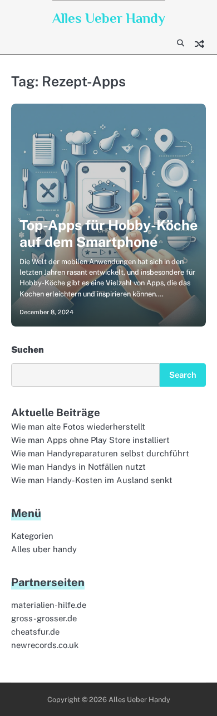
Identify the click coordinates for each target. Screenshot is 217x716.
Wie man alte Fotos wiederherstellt (78, 426)
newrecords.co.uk (44, 645)
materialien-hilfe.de (48, 605)
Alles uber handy (44, 549)
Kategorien (32, 535)
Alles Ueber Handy (108, 18)
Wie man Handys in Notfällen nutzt (78, 466)
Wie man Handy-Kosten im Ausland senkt (91, 480)
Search (182, 374)
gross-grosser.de (44, 618)
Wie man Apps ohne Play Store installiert (90, 440)
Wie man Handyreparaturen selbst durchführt (100, 453)
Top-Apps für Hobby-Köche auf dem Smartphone (108, 233)
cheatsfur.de (35, 631)
